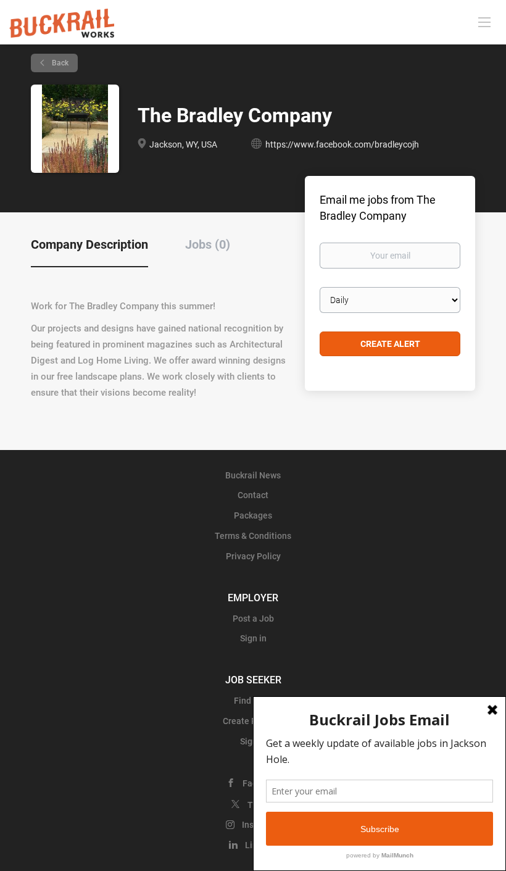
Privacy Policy (253, 556)
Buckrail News (253, 475)
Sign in (253, 638)
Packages (253, 515)
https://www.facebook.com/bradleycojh (342, 144)
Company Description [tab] (89, 244)
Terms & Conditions (253, 536)
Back (59, 63)
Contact (253, 495)
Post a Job (253, 618)
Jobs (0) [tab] (207, 244)
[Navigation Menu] (484, 21)
